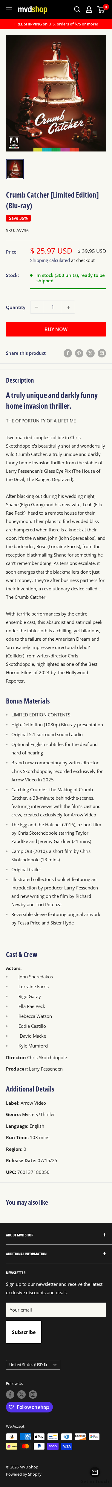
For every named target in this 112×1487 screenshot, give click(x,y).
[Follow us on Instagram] (33, 1394)
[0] (101, 9)
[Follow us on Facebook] (10, 1394)
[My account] (89, 9)
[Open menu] (9, 9)
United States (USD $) (28, 1364)
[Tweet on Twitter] (90, 352)
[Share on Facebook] (68, 352)
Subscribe (24, 1332)
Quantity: (16, 307)
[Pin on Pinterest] (79, 352)
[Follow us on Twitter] (21, 1394)
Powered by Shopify (24, 1474)
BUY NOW (56, 329)
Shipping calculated (50, 260)
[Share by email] (102, 352)
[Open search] (77, 9)
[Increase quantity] (68, 307)
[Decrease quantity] (36, 307)
